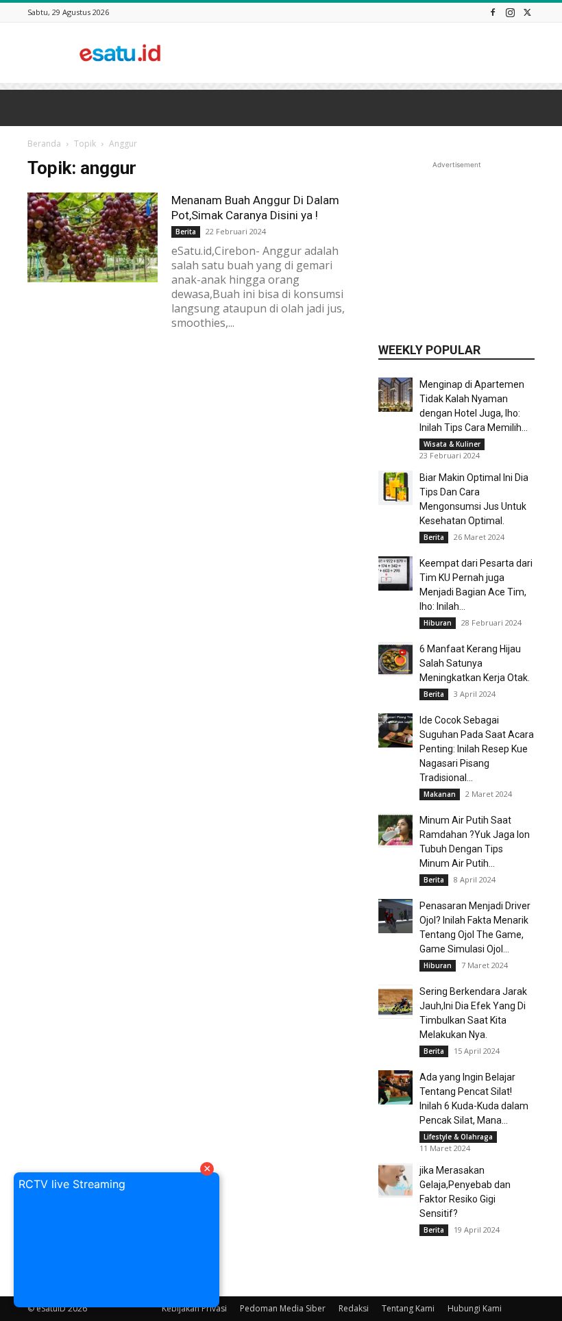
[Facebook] (492, 12)
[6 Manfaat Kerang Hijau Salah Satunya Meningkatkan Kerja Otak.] (395, 659)
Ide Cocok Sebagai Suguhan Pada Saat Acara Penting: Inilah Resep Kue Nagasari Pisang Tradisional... (476, 749)
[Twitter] (527, 12)
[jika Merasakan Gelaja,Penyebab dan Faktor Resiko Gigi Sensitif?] (395, 1180)
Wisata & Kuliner (452, 444)
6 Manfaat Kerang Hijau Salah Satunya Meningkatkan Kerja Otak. (474, 663)
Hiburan (438, 623)
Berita (434, 537)
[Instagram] (509, 12)
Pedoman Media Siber (283, 1308)
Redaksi (354, 1308)
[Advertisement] (373, 52)
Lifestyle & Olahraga (458, 1136)
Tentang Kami (408, 1308)
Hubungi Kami (475, 1308)
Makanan (440, 794)
